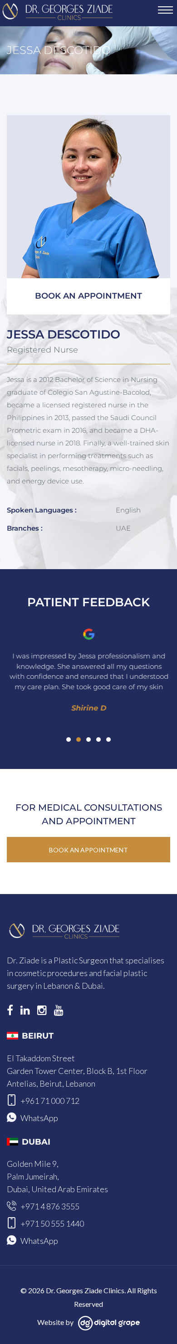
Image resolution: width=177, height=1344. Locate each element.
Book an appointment (88, 296)
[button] (68, 739)
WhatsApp (39, 1118)
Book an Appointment (88, 850)
